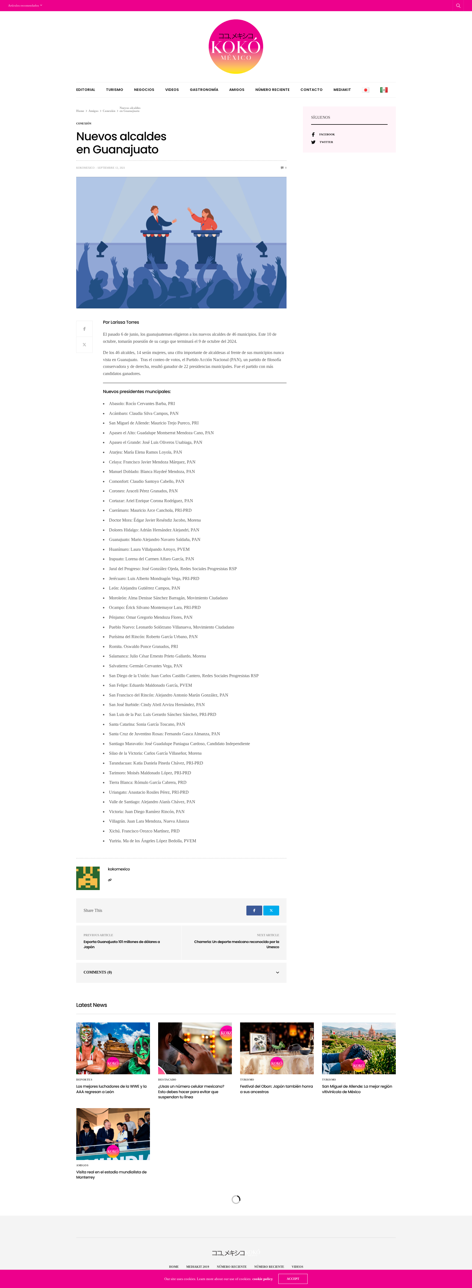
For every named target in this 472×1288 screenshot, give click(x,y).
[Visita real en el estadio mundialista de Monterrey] (113, 1134)
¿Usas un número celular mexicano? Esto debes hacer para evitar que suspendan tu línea (191, 1092)
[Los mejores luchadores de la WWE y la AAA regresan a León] (113, 1048)
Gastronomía (204, 89)
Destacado (167, 1079)
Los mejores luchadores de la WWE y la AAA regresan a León (111, 1089)
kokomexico (85, 167)
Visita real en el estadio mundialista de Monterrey (111, 1174)
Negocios (144, 89)
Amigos (236, 89)
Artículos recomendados (23, 5)
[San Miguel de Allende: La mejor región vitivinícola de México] (359, 1048)
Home (174, 1266)
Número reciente (272, 89)
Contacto (311, 89)
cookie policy (262, 1279)
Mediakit (342, 89)
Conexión (83, 123)
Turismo (114, 89)
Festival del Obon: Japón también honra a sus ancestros (276, 1089)
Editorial (85, 89)
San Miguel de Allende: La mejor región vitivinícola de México (357, 1089)
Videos (172, 89)
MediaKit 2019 (197, 1266)
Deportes (84, 1079)
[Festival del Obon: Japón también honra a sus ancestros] (277, 1048)
